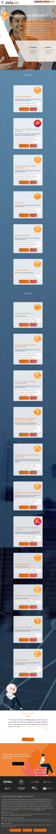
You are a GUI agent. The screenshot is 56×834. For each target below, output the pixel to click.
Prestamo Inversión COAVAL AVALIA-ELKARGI (25, 382)
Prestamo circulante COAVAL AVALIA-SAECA (25, 167)
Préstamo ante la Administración (27, 595)
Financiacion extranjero (24, 627)
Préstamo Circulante (22, 235)
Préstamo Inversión (22, 660)
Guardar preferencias (15, 830)
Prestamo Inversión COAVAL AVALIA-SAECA (25, 346)
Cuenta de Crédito (21, 270)
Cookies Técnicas (8, 812)
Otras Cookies (7, 823)
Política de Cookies (24, 810)
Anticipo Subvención (22, 564)
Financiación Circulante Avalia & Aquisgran (27, 130)
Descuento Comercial (23, 96)
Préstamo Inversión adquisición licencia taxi (26, 456)
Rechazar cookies (27, 830)
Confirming (19, 202)
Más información (24, 109)
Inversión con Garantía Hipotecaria (28, 493)
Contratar (33, 109)
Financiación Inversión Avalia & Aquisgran (26, 528)
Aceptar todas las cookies (40, 830)
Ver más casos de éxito (28, 739)
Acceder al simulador (18, 763)
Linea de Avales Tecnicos (24, 313)
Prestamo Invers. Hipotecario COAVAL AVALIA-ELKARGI (25, 419)
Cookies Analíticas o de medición (13, 818)
